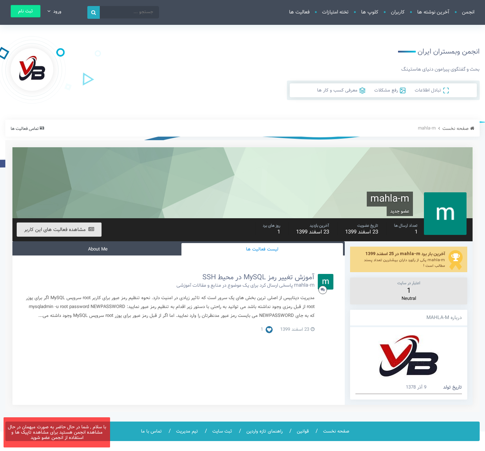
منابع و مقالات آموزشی (198, 285)
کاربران (398, 12)
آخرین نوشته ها (433, 12)
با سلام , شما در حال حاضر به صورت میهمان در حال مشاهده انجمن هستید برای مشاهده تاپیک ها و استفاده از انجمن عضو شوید (57, 432)
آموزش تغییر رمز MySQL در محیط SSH (258, 277)
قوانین (303, 431)
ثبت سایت (222, 431)
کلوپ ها (369, 12)
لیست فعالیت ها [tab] (262, 249)
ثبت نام (25, 11)
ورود (55, 11)
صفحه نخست (336, 431)
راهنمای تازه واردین (264, 431)
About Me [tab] (98, 249)
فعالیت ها (299, 12)
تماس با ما (151, 431)
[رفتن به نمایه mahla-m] (325, 282)
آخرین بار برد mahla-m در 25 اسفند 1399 (405, 253)
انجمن (468, 12)
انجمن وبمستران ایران (449, 51)
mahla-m (304, 285)
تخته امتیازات (335, 12)
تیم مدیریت (187, 431)
